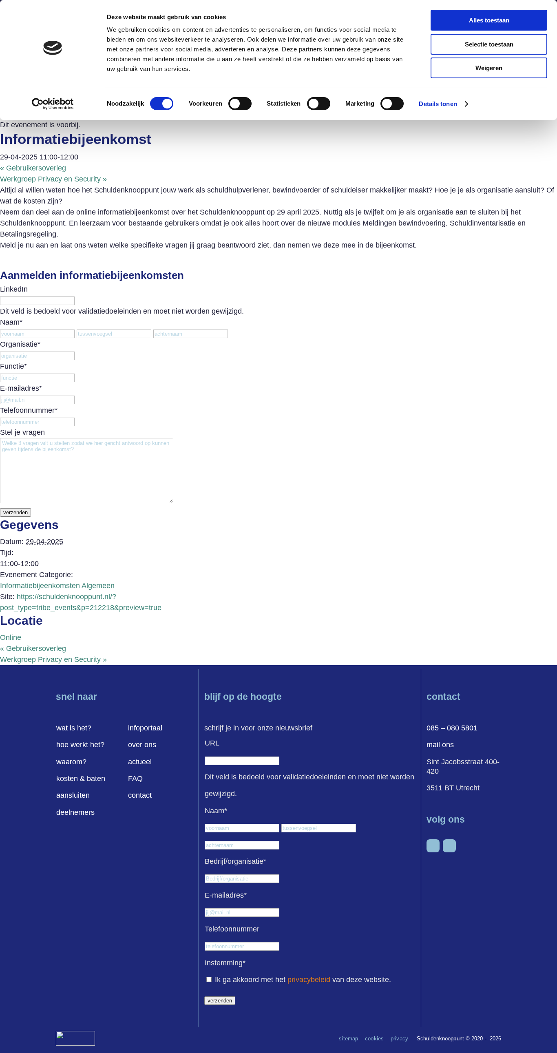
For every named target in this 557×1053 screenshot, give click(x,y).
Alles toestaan (489, 20)
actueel (140, 762)
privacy (399, 1038)
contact (140, 795)
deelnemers (75, 812)
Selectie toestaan (489, 44)
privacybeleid (308, 980)
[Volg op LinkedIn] (433, 845)
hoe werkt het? (80, 745)
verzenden (15, 512)
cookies (374, 1038)
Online (10, 637)
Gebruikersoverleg (33, 168)
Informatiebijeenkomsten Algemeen (57, 586)
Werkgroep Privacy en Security (53, 179)
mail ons (440, 745)
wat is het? (73, 728)
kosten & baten (80, 778)
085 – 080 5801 (452, 728)
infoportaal (145, 728)
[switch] (240, 103)
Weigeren (488, 67)
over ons (142, 745)
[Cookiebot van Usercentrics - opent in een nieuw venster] (52, 104)
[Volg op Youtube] (449, 845)
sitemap (348, 1038)
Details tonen (438, 103)
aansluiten (73, 795)
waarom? (71, 762)
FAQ (135, 778)
